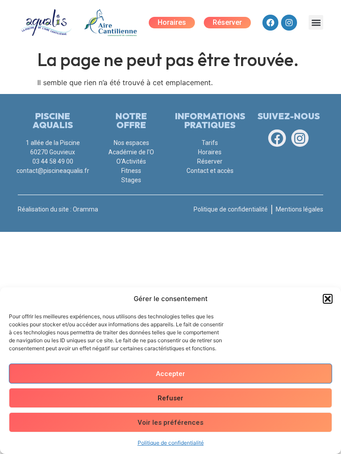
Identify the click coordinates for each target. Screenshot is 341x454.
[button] (327, 298)
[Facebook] (270, 23)
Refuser (170, 398)
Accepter (170, 374)
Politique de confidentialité (171, 442)
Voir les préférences (170, 423)
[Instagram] (289, 23)
